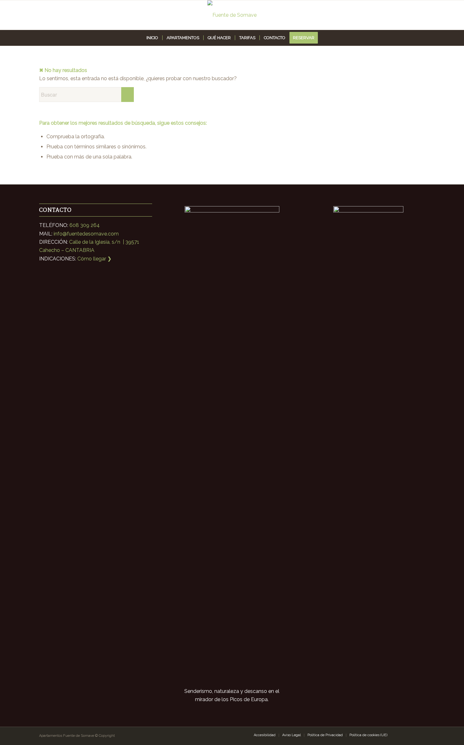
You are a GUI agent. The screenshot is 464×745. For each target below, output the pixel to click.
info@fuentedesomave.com (86, 234)
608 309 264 (84, 225)
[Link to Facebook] (411, 735)
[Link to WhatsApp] (401, 735)
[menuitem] (152, 38)
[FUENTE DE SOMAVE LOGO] (232, 15)
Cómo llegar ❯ (94, 259)
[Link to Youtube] (420, 735)
